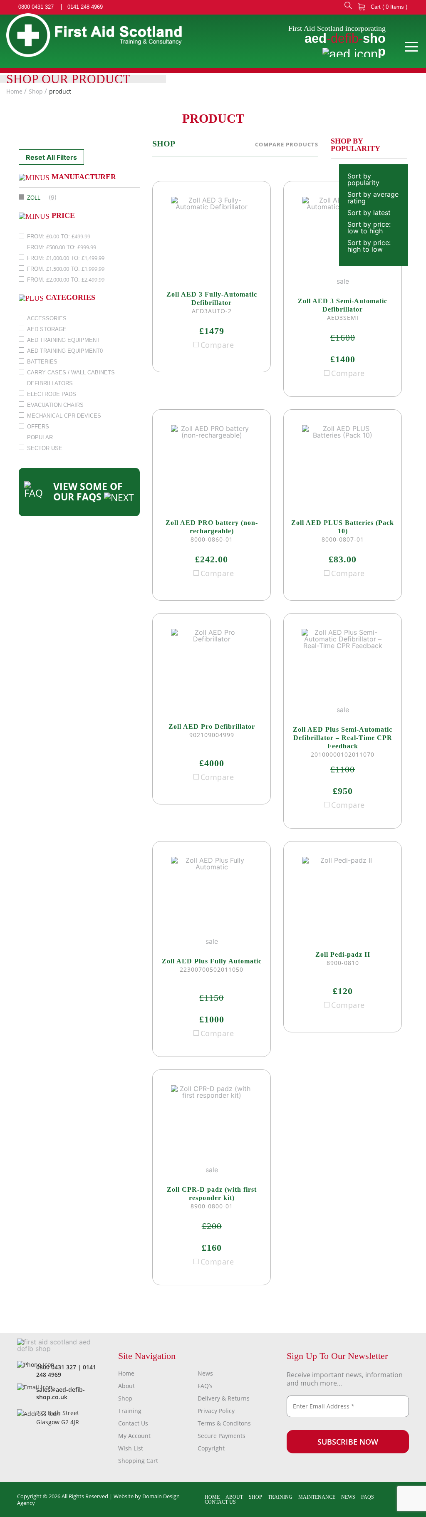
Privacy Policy (216, 1411)
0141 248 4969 (85, 7)
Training (129, 1411)
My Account (134, 1436)
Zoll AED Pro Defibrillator (211, 726)
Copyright (211, 1448)
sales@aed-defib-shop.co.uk (60, 1393)
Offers (38, 426)
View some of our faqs (88, 491)
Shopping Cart (138, 1461)
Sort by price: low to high (369, 227)
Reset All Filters (51, 157)
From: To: (58, 236)
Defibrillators (50, 383)
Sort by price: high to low (369, 245)
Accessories (47, 318)
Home (14, 91)
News (205, 1373)
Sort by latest (369, 212)
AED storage (47, 329)
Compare (217, 345)
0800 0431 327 (36, 7)
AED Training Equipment (63, 340)
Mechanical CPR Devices (64, 416)
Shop (36, 91)
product (60, 91)
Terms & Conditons (224, 1423)
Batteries (42, 362)
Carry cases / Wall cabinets (71, 372)
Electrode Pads (51, 394)
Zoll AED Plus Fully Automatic (212, 961)
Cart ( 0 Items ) (388, 7)
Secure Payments (221, 1436)
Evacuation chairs (55, 405)
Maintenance (316, 1497)
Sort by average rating (373, 197)
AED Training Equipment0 (65, 351)
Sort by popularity (363, 179)
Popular (40, 437)
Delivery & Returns (224, 1398)
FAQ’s (205, 1386)
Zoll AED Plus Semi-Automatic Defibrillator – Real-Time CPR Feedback (342, 738)
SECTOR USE (44, 448)
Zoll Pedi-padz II (342, 954)
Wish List (130, 1448)
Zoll (33, 198)
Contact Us (133, 1423)
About (126, 1386)
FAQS (367, 1497)
